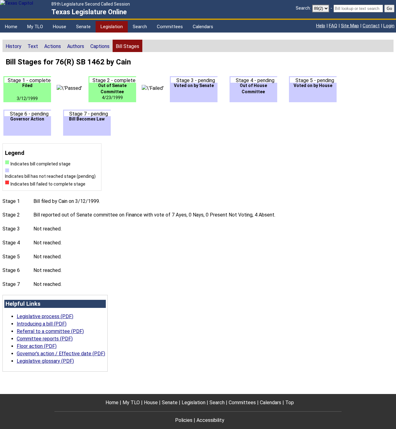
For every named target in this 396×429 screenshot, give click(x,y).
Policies (183, 420)
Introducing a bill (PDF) (42, 324)
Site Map (350, 25)
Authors (75, 46)
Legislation (112, 26)
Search (140, 26)
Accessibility (210, 420)
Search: (303, 8)
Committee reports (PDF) (45, 339)
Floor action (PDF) (37, 346)
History (13, 46)
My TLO (35, 26)
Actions (52, 46)
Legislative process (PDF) (45, 316)
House (59, 26)
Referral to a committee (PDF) (50, 331)
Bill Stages (127, 46)
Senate (83, 26)
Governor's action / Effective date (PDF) (61, 354)
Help (320, 25)
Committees (170, 26)
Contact (371, 25)
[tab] (13, 46)
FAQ (333, 25)
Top (289, 402)
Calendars (203, 26)
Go (389, 8)
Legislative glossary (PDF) (45, 361)
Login (388, 25)
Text (33, 46)
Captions (100, 46)
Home (11, 26)
